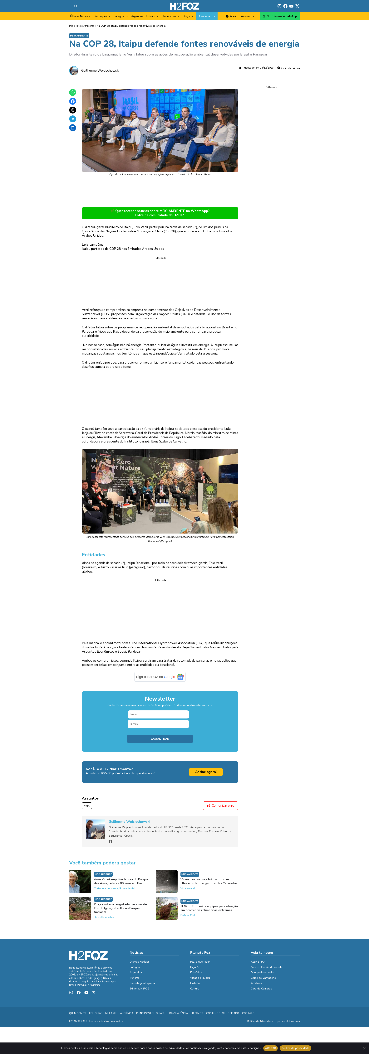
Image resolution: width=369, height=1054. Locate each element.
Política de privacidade (295, 1048)
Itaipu (87, 805)
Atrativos (256, 983)
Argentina (137, 16)
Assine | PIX (258, 962)
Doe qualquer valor (262, 972)
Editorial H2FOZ (139, 988)
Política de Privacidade (260, 1021)
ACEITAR (270, 1048)
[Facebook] (110, 841)
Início (72, 26)
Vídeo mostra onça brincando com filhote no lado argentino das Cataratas (209, 881)
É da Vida (196, 972)
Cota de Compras (261, 988)
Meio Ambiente (85, 26)
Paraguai (119, 16)
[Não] (364, 1048)
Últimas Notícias (80, 16)
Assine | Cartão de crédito (267, 967)
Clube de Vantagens (263, 978)
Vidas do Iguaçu (200, 978)
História (195, 983)
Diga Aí (194, 967)
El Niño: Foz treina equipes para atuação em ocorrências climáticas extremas (209, 908)
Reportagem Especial (143, 983)
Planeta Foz (169, 16)
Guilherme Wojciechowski (100, 70)
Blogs (186, 16)
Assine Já (204, 16)
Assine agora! (206, 772)
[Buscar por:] (75, 6)
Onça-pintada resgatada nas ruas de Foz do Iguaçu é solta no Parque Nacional (120, 908)
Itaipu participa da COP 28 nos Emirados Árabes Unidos (123, 249)
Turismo (150, 16)
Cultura (194, 988)
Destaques (100, 16)
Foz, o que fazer (200, 962)
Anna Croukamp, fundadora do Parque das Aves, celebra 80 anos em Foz (121, 881)
